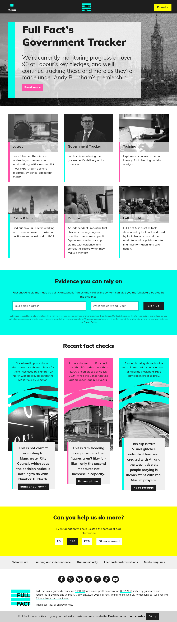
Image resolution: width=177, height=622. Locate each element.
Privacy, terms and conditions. (52, 598)
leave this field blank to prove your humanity (15, 274)
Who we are (20, 562)
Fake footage (144, 487)
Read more (32, 87)
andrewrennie (64, 605)
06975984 (125, 591)
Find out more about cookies (126, 616)
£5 (59, 541)
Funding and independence (53, 562)
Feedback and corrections (121, 562)
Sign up (154, 306)
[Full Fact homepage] (86, 7)
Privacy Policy (90, 322)
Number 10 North (33, 486)
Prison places (88, 481)
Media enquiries (154, 562)
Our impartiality (87, 562)
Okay (152, 616)
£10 (72, 541)
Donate (162, 7)
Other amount (109, 541)
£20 (87, 541)
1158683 (80, 591)
